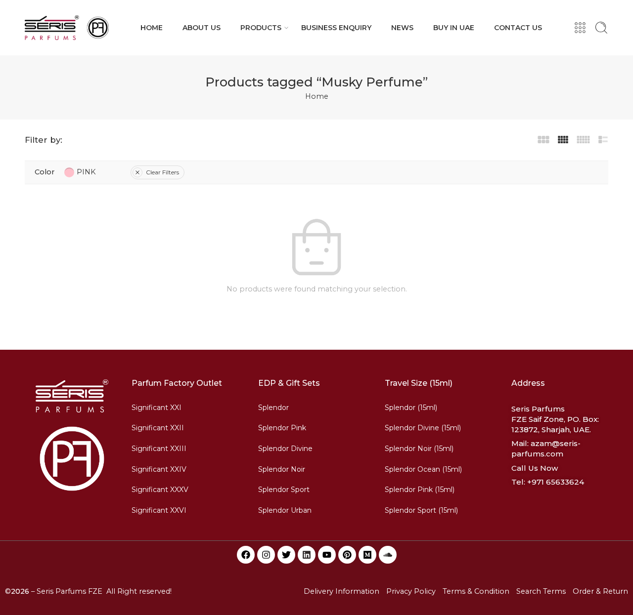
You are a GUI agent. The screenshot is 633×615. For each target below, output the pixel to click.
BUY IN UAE (453, 27)
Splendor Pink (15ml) (419, 489)
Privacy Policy (411, 591)
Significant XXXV (160, 489)
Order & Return (600, 591)
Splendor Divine (285, 448)
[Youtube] (327, 555)
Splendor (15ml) (411, 407)
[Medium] (367, 555)
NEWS (402, 27)
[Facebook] (246, 555)
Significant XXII (158, 427)
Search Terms (541, 591)
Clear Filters (162, 172)
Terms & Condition (476, 591)
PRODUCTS (260, 27)
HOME (151, 27)
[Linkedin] (307, 555)
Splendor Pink (282, 427)
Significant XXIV (159, 469)
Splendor (273, 407)
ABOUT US (201, 27)
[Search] (601, 28)
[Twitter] (286, 555)
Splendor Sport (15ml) (421, 510)
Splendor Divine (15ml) (423, 427)
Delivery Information (341, 591)
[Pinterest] (347, 555)
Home (316, 96)
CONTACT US (518, 27)
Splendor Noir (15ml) (419, 448)
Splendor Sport (284, 489)
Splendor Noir (281, 469)
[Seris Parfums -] (67, 28)
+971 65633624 (555, 482)
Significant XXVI (159, 510)
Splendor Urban (285, 510)
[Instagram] (266, 555)
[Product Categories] (580, 28)
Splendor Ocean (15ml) (423, 469)
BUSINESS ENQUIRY (336, 27)
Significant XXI (156, 407)
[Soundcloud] (388, 555)
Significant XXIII (159, 448)
